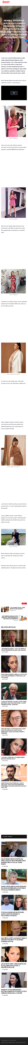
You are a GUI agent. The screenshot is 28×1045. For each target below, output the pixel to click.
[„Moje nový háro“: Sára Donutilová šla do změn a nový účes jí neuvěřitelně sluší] (14, 954)
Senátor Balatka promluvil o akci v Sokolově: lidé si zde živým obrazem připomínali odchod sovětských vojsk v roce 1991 (13, 785)
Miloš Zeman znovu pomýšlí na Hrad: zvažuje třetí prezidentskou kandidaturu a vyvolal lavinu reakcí (13, 861)
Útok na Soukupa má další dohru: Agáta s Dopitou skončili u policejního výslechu (12, 913)
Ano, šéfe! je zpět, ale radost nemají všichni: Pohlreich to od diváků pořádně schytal (14, 939)
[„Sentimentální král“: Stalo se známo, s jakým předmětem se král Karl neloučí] (14, 638)
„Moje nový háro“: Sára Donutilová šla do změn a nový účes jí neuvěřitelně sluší (13, 965)
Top (14, 17)
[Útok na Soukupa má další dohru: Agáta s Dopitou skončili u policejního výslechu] (14, 902)
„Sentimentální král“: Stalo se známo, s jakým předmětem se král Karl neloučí (13, 649)
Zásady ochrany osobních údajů (8, 1042)
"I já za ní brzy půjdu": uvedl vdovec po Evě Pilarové (17, 609)
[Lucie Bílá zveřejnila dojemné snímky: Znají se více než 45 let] (14, 747)
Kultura (4, 870)
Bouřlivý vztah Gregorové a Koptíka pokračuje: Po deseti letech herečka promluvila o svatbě (14, 991)
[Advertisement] (14, 167)
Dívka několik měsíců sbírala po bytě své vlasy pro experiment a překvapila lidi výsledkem (14, 676)
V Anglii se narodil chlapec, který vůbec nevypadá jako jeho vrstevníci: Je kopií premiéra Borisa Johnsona (14, 703)
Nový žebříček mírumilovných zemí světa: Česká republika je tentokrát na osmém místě (9, 618)
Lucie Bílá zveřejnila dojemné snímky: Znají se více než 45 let (13, 758)
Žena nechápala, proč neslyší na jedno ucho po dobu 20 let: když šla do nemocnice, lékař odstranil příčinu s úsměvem (13, 731)
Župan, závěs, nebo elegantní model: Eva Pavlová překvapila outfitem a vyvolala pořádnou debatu (14, 888)
